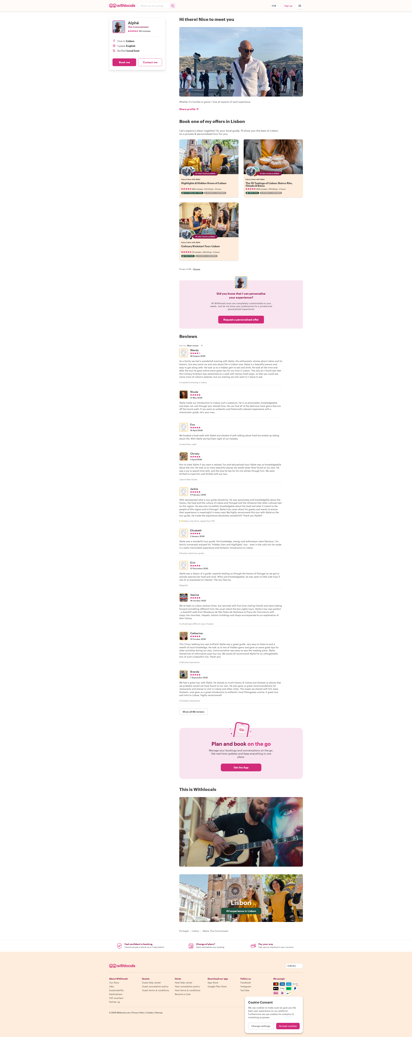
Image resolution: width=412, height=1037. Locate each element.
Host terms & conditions (187, 990)
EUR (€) (292, 965)
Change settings (260, 1026)
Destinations (115, 994)
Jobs (111, 986)
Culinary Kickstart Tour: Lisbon (200, 246)
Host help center (183, 982)
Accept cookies (288, 1026)
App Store (213, 982)
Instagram (245, 986)
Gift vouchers (116, 998)
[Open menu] (299, 6)
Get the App (241, 767)
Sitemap (159, 1012)
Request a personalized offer (241, 319)
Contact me (150, 62)
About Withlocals (241, 832)
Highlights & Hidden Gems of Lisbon (203, 183)
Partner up (114, 1001)
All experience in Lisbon (241, 910)
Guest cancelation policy (155, 986)
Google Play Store (217, 986)
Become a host (183, 994)
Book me (124, 62)
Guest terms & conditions (155, 990)
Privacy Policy (138, 1012)
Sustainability (116, 990)
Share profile (187, 109)
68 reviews (145, 31)
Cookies (149, 1012)
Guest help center (151, 982)
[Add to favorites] (234, 144)
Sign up (288, 5)
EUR (274, 5)
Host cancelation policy (187, 986)
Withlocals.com (123, 1012)
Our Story (114, 982)
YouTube (244, 990)
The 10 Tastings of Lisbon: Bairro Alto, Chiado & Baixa (269, 184)
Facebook (245, 982)
